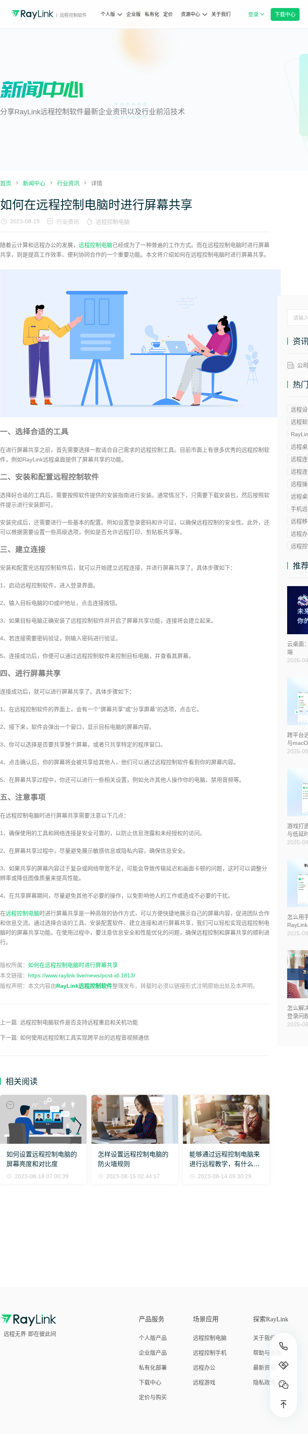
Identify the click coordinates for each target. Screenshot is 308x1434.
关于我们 (221, 14)
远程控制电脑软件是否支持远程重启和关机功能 (79, 1022)
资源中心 (190, 14)
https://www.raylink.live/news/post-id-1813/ (81, 975)
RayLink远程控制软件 (84, 986)
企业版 (133, 14)
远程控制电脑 (113, 221)
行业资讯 (68, 221)
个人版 (108, 14)
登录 (258, 19)
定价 (168, 14)
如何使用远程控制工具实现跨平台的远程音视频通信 (84, 1037)
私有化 (152, 14)
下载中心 (285, 14)
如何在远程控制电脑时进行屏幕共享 (73, 965)
